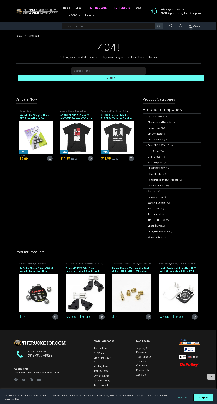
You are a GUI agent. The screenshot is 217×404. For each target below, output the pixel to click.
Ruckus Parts (100, 348)
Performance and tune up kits (163, 179)
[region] (108, 396)
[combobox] (108, 26)
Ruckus (151, 191)
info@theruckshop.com (189, 13)
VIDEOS (73, 15)
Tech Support (101, 385)
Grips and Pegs (155, 139)
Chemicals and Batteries (160, 122)
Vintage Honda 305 (158, 231)
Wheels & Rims (101, 375)
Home (66, 8)
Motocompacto (155, 162)
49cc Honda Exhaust (121, 263)
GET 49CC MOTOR (187, 263)
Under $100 (154, 225)
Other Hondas (155, 174)
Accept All (203, 397)
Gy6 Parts (99, 353)
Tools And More (156, 214)
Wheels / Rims (155, 237)
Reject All (182, 397)
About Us (141, 374)
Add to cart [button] (50, 158)
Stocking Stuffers (156, 202)
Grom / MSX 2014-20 (158, 145)
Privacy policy (143, 370)
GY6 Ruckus (154, 156)
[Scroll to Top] (211, 377)
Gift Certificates (155, 133)
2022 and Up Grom (74, 263)
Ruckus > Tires (155, 197)
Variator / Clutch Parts (36, 263)
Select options (54, 317)
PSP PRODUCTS (98, 8)
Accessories (164, 263)
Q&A (138, 8)
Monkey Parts (101, 366)
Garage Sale (25, 111)
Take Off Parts (155, 208)
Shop (78, 8)
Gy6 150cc (153, 151)
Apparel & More (67, 111)
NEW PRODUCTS (157, 168)
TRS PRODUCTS (121, 8)
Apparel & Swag (102, 380)
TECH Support (143, 357)
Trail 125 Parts (101, 371)
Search (111, 77)
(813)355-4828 (179, 9)
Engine (135, 263)
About (88, 15)
